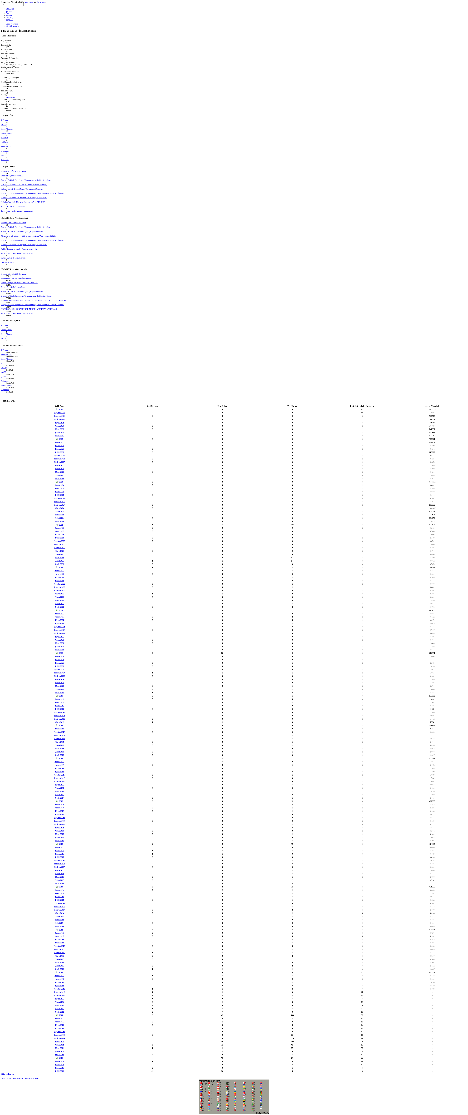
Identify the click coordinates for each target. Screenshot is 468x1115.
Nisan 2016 (59, 831)
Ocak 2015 (59, 883)
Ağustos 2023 (59, 541)
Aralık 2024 (59, 485)
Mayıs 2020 (59, 679)
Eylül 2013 (59, 943)
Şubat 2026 (59, 432)
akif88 (3, 372)
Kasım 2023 (59, 531)
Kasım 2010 (59, 1065)
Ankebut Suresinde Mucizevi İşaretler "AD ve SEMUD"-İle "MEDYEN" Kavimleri (33, 300)
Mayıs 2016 (59, 827)
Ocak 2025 (59, 479)
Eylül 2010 (59, 1071)
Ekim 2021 (59, 620)
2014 (61, 887)
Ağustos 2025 (59, 455)
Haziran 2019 (59, 719)
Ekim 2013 (59, 939)
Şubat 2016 (59, 837)
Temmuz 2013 (59, 949)
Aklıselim (4, 138)
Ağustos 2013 (59, 946)
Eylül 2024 (59, 495)
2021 (61, 610)
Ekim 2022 (59, 577)
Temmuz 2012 (59, 992)
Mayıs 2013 (59, 956)
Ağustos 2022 (59, 584)
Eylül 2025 (59, 452)
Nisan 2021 (59, 640)
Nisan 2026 (59, 426)
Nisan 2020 (59, 683)
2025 (61, 439)
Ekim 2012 (59, 982)
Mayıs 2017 (59, 785)
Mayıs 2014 (59, 913)
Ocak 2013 (59, 969)
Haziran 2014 (59, 910)
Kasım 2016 (59, 808)
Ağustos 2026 (59, 413)
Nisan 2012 (59, 1002)
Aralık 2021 (59, 613)
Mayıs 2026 (59, 423)
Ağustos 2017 (59, 775)
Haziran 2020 (59, 676)
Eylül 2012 (59, 986)
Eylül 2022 (59, 581)
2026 (61, 409)
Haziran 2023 (59, 548)
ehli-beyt (4, 142)
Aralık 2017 (59, 762)
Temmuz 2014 (59, 907)
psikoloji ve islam (7, 262)
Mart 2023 (59, 558)
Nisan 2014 (59, 916)
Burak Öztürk (6, 146)
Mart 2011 (59, 1048)
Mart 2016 (59, 834)
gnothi (3, 376)
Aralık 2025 (59, 442)
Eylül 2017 (59, 772)
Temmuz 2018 (59, 735)
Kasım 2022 (59, 574)
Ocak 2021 (59, 650)
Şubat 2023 (59, 561)
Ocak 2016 (59, 841)
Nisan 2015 (59, 874)
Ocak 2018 (59, 755)
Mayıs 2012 (59, 999)
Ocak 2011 (59, 1055)
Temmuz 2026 (59, 416)
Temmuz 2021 (59, 630)
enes (2, 155)
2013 (61, 930)
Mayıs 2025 (59, 465)
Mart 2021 (59, 643)
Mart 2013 (59, 962)
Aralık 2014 (59, 890)
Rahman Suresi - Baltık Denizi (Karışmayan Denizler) (22, 189)
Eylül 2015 (59, 857)
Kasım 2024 (59, 488)
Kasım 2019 (59, 702)
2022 (61, 567)
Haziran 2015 (59, 867)
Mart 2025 (59, 472)
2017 (61, 758)
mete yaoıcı (10, 97)
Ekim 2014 (59, 897)
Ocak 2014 (59, 926)
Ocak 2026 (59, 436)
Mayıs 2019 (59, 722)
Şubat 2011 (59, 1051)
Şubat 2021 (59, 646)
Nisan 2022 (59, 597)
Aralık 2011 (59, 1018)
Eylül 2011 (59, 1028)
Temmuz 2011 (59, 1035)
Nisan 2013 (59, 959)
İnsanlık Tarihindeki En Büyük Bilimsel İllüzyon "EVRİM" (24, 198)
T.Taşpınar (5, 120)
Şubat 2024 (59, 518)
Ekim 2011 (59, 1025)
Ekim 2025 (59, 449)
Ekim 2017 (59, 768)
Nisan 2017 (59, 788)
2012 (61, 972)
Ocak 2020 (59, 693)
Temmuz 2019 (59, 716)
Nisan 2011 (59, 1045)
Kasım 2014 (59, 893)
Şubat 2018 (59, 752)
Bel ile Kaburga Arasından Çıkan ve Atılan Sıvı (19, 249)
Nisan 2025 (59, 469)
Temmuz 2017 (59, 778)
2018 (61, 725)
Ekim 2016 (59, 811)
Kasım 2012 (59, 979)
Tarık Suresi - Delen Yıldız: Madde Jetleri (17, 211)
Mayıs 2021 (59, 637)
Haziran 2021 (59, 633)
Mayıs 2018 (59, 742)
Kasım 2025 (59, 446)
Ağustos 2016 (59, 818)
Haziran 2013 (59, 953)
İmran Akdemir (7, 129)
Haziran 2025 (59, 462)
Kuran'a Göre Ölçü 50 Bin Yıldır (13, 171)
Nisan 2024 (59, 511)
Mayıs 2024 (59, 508)
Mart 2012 (59, 1005)
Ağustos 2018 (59, 732)
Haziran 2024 (59, 505)
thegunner (5, 151)
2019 (61, 696)
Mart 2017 (59, 791)
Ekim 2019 (59, 706)
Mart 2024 (59, 515)
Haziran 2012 (59, 995)
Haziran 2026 (59, 419)
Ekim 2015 (59, 854)
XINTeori (5, 160)
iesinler (3, 125)
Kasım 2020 (59, 660)
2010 (61, 1058)
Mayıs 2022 (59, 594)
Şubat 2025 (59, 475)
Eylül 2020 (59, 666)
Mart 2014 (59, 920)
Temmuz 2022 (59, 587)
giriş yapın (29, 2)
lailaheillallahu (6, 133)
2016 (61, 801)
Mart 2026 (59, 429)
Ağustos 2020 (59, 669)
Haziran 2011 (59, 1038)
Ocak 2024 (59, 521)
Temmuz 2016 (59, 821)
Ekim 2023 (59, 534)
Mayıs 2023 (59, 551)
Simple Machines (31, 1078)
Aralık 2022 (59, 571)
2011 (61, 1015)
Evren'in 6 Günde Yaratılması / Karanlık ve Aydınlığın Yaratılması (26, 180)
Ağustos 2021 (59, 627)
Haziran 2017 (59, 781)
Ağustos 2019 (59, 712)
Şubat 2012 (59, 1009)
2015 (61, 844)
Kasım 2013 (59, 936)
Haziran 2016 (59, 824)
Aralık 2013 (59, 933)
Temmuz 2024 (59, 502)
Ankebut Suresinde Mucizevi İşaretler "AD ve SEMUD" (23, 202)
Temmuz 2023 (59, 544)
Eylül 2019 (59, 709)
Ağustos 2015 (59, 860)
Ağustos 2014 (59, 903)
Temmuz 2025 (59, 459)
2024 (61, 482)
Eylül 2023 (59, 538)
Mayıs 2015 (59, 870)
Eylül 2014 (59, 900)
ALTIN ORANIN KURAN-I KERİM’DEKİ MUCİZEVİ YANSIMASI (29, 309)
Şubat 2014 (59, 923)
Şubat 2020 (59, 689)
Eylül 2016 (59, 814)
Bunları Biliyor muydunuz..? (12, 176)
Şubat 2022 (59, 604)
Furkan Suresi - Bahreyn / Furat (13, 206)
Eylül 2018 (59, 729)
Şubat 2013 (59, 966)
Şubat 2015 (59, 880)
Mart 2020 (59, 686)
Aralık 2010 (59, 1061)
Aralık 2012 (59, 976)
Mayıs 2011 (59, 1041)
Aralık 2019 (59, 699)
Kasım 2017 (59, 765)
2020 (61, 653)
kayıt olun (41, 2)
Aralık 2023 (59, 528)
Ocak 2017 (59, 798)
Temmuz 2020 (59, 673)
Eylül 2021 (59, 623)
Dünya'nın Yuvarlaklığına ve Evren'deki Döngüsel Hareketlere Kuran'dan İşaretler (32, 193)
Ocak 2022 (59, 607)
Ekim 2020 (59, 663)
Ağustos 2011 (59, 1032)
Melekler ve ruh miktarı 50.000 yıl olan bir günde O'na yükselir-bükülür (28, 236)
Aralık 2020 (59, 656)
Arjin (3, 363)
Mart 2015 (59, 877)
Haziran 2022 (59, 590)
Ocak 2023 (59, 564)
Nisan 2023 (59, 554)
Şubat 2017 (59, 795)
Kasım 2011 (59, 1022)
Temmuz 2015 (59, 864)
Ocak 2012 (59, 1012)
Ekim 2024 (59, 492)
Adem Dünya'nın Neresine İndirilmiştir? (16, 278)
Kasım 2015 (59, 851)
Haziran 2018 (59, 739)
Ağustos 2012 (59, 989)
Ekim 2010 (59, 1068)
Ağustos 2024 (59, 498)
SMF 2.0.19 (6, 1078)
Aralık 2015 (59, 847)
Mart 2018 (59, 748)
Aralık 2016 (59, 804)
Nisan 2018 (59, 745)
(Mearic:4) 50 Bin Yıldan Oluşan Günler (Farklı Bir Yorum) (24, 185)
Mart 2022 (59, 600)
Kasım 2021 (59, 617)
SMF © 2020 (17, 1078)
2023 (61, 525)
